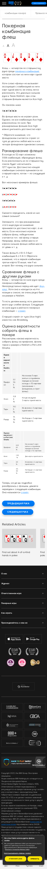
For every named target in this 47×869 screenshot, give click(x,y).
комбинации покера (15, 13)
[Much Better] (23, 686)
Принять (35, 859)
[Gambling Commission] (12, 707)
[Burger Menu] (4, 3)
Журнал (5, 583)
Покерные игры (9, 603)
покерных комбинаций (27, 71)
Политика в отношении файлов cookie (17, 849)
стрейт (22, 311)
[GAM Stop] (35, 725)
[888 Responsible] (12, 734)
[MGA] (12, 716)
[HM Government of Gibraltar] (12, 725)
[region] (23, 14)
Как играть (6, 613)
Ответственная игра (11, 593)
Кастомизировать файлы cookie (17, 853)
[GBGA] (35, 716)
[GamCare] (35, 707)
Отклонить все (15, 859)
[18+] (35, 734)
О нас (4, 573)
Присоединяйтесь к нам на (14, 623)
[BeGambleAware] (12, 743)
